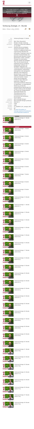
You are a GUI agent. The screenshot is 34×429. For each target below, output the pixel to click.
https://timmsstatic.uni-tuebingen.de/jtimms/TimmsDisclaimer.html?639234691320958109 (22, 111)
